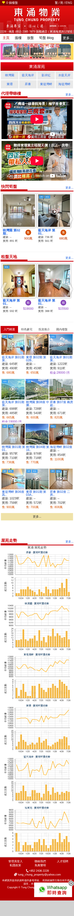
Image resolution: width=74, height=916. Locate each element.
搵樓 (18, 38)
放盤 (30, 38)
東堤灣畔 (46, 84)
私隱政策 (15, 865)
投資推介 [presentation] (44, 329)
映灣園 (9, 75)
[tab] (9, 329)
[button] (4, 218)
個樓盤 (12, 2)
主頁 (6, 38)
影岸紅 (46, 75)
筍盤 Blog (46, 38)
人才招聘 (62, 861)
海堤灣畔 (64, 84)
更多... (67, 38)
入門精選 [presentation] (9, 329)
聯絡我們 (40, 861)
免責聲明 (40, 865)
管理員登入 (15, 861)
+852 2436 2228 (39, 870)
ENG (68, 2)
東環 (10, 84)
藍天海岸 (28, 75)
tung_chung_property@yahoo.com (39, 874)
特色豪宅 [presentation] (26, 329)
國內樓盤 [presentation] (62, 329)
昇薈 (28, 84)
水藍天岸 (64, 75)
